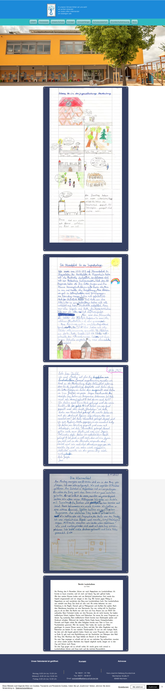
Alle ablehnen (138, 687)
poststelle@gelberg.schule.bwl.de (85, 678)
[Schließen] (162, 687)
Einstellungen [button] (123, 687)
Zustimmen (153, 687)
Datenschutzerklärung (24, 688)
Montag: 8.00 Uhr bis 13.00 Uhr (45, 673)
